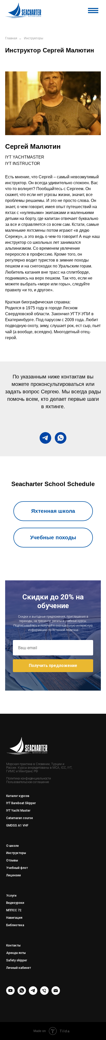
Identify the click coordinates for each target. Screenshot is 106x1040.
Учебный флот (17, 868)
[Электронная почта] (55, 993)
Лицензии (13, 875)
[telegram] (45, 438)
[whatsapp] (60, 438)
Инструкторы (33, 38)
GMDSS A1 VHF (17, 825)
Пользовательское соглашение (27, 782)
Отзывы (12, 860)
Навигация (14, 918)
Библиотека (15, 925)
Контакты (13, 945)
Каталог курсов (17, 796)
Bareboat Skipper (23, 803)
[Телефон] (44, 993)
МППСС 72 (13, 910)
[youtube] (10, 993)
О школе (12, 846)
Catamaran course (19, 818)
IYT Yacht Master (18, 810)
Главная (11, 38)
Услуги (11, 895)
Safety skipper (16, 960)
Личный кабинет (18, 968)
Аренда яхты (16, 953)
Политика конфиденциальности (28, 778)
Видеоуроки (15, 903)
